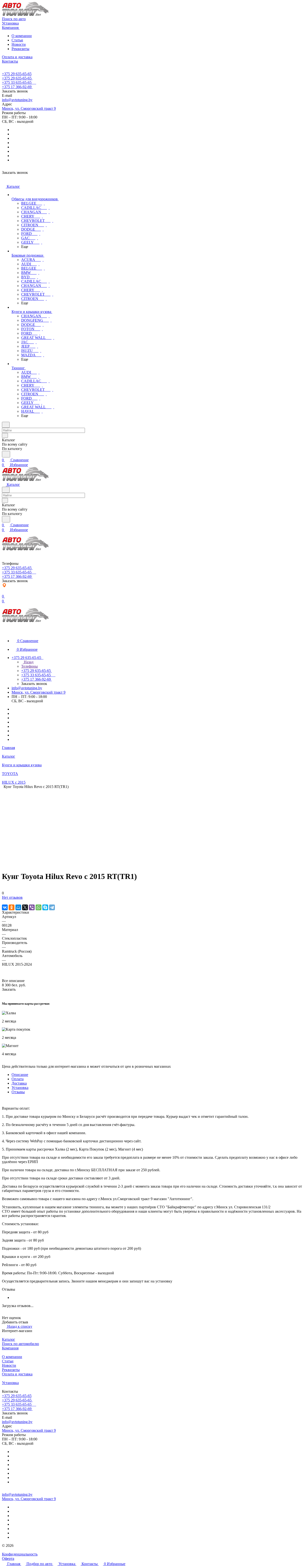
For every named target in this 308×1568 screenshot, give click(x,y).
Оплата (18, 1079)
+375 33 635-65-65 (17, 82)
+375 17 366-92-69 (17, 87)
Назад (28, 662)
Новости (19, 44)
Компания (10, 1348)
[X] (25, 907)
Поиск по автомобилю (20, 1344)
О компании (22, 36)
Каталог (8, 1339)
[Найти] (6, 454)
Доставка (19, 1083)
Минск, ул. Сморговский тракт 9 (29, 108)
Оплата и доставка (17, 1374)
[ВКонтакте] (5, 907)
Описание (20, 1075)
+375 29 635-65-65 (17, 74)
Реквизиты (20, 49)
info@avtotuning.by (17, 100)
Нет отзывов (12, 897)
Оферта (8, 1558)
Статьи (17, 40)
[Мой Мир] (18, 907)
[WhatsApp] (38, 907)
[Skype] (45, 907)
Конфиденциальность (20, 1554)
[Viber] (32, 907)
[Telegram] (52, 907)
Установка (20, 1088)
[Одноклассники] (11, 907)
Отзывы (18, 1092)
